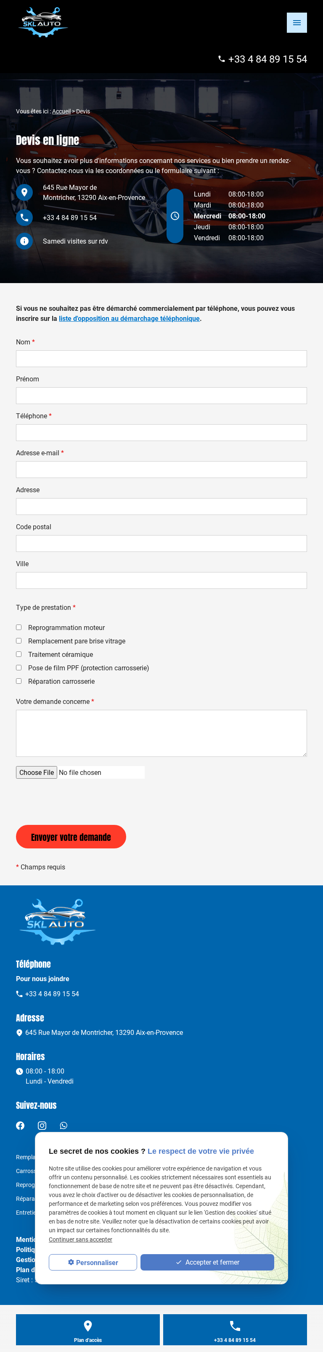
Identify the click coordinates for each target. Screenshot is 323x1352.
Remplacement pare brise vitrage (76, 640)
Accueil (61, 111)
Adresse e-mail (40, 452)
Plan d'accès (88, 1339)
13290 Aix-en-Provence (94, 192)
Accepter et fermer (211, 1261)
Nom (25, 341)
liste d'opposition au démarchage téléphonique (129, 318)
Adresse (28, 489)
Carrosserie (31, 1171)
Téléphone (34, 415)
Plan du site (33, 1269)
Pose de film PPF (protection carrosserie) (88, 667)
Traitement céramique (60, 654)
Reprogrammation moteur (66, 627)
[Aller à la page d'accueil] (43, 22)
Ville (22, 563)
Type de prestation (46, 607)
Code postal (33, 526)
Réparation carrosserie (61, 681)
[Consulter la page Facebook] (20, 1125)
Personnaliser (97, 1262)
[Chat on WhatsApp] (63, 1125)
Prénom (27, 378)
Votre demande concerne (55, 701)
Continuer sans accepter (80, 1239)
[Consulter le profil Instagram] (42, 1125)
